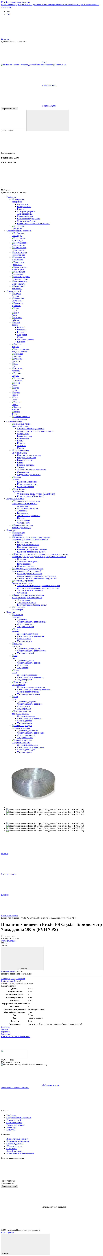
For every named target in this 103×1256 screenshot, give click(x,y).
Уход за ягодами (24, 723)
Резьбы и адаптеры (25, 465)
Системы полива (14, 421)
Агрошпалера (23, 520)
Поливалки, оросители (27, 547)
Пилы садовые (24, 564)
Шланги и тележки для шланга (31, 552)
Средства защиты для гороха (30, 677)
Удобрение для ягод (26, 716)
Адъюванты (22, 204)
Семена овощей (13, 291)
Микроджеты (23, 433)
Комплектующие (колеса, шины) (32, 605)
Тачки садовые (24, 600)
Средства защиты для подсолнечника (34, 689)
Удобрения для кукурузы (28, 648)
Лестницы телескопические (30, 590)
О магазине (61, 4)
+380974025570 (49, 85)
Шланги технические (27, 484)
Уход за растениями (15, 499)
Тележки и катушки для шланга (31, 470)
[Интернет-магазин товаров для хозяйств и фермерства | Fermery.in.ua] (14, 1057)
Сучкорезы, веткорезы (27, 561)
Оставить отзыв (8, 941)
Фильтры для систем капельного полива (35, 431)
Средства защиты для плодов (30, 747)
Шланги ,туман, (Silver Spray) (30, 496)
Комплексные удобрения (28, 219)
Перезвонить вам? (9, 109)
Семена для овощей (26, 735)
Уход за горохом (24, 680)
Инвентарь (11, 530)
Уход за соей (22, 667)
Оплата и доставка (32, 4)
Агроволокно (23, 506)
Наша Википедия (75, 4)
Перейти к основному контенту (15, 2)
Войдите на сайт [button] (8, 971)
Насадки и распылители (28, 544)
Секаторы (21, 559)
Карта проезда (7, 1232)
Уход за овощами (25, 737)
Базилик (21, 327)
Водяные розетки (25, 460)
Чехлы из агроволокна (27, 508)
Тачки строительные (26, 602)
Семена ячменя (24, 639)
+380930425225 (49, 106)
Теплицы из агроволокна (28, 515)
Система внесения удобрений (30, 429)
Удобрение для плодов (27, 745)
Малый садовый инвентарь (29, 573)
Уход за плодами (24, 752)
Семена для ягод (24, 721)
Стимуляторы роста (26, 211)
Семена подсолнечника (28, 692)
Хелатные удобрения (26, 221)
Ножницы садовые (25, 566)
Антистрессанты (24, 214)
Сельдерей (22, 334)
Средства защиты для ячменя (30, 636)
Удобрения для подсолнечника (31, 687)
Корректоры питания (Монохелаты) (33, 223)
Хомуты (21, 467)
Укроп (20, 337)
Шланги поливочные (27, 482)
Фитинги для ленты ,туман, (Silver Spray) (36, 494)
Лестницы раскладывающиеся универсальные (38, 588)
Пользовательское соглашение (20, 1153)
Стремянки (22, 593)
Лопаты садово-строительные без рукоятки (37, 578)
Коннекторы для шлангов (29, 455)
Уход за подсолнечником (28, 694)
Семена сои (22, 665)
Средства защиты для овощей (30, 733)
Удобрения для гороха (27, 675)
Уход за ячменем (24, 641)
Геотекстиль (22, 513)
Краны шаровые (24, 436)
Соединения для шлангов (29, 474)
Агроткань (22, 511)
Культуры (10, 612)
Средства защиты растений (18, 231)
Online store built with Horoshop (15, 1087)
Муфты (20, 448)
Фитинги (21, 445)
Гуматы (20, 209)
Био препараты (24, 206)
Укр (8, 14)
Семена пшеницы (25, 624)
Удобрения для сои (25, 660)
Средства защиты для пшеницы (31, 622)
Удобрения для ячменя (27, 634)
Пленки (20, 518)
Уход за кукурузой (25, 653)
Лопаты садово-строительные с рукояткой (36, 576)
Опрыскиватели (24, 542)
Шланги (21, 443)
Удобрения (11, 197)
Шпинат (21, 342)
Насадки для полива (26, 457)
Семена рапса (23, 706)
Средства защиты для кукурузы (31, 651)
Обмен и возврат (48, 4)
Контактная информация (12, 4)
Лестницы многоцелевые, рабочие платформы (38, 585)
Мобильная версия (50, 1085)
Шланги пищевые (25, 486)
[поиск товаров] (47, 120)
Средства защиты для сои (29, 663)
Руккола (21, 332)
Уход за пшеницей (25, 626)
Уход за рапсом (24, 709)
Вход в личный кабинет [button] (17, 1139)
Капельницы (23, 438)
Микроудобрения (25, 216)
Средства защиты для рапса (29, 704)
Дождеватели (23, 472)
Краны (20, 441)
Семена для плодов (26, 750)
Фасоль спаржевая (25, 339)
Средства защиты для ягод (29, 718)
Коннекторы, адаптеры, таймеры (32, 549)
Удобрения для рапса (26, 701)
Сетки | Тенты (23, 523)
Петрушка (21, 330)
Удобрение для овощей (27, 730)
